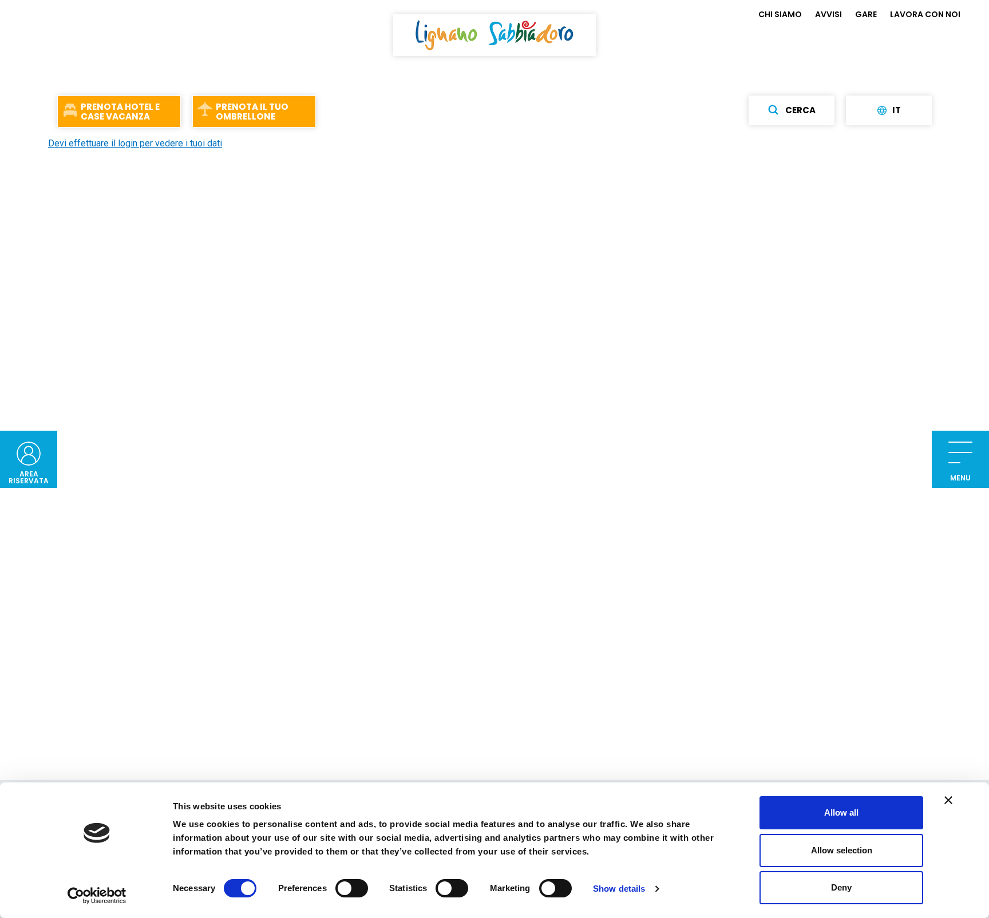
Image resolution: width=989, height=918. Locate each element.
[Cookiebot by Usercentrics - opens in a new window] (97, 895)
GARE (866, 14)
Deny (841, 887)
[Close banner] (948, 800)
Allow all (841, 812)
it (896, 111)
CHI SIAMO (780, 14)
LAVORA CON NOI (925, 14)
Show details (619, 888)
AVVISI (828, 14)
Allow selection (841, 850)
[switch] (351, 888)
